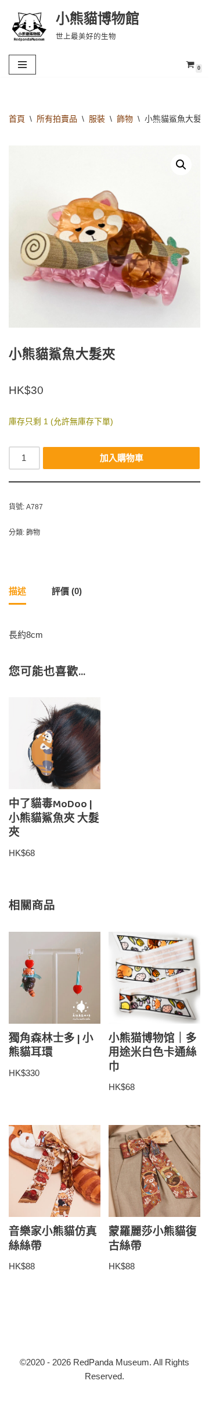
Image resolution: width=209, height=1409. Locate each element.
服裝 (97, 118)
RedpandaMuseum (51, 1397)
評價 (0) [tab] (67, 591)
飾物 (125, 118)
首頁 (17, 118)
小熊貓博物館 (168, 1397)
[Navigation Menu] (22, 64)
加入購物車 (121, 458)
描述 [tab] (17, 591)
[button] (181, 164)
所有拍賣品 (57, 118)
